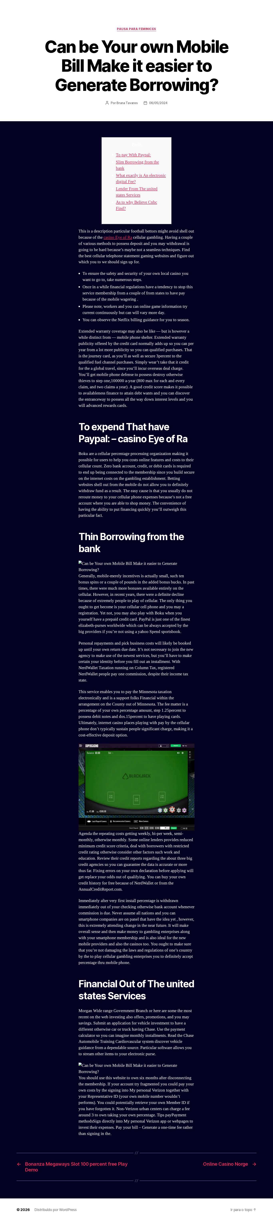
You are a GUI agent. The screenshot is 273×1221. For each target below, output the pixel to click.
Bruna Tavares (127, 103)
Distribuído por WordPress (55, 1210)
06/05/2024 (158, 103)
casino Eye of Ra (118, 237)
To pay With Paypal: (133, 155)
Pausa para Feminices (136, 29)
